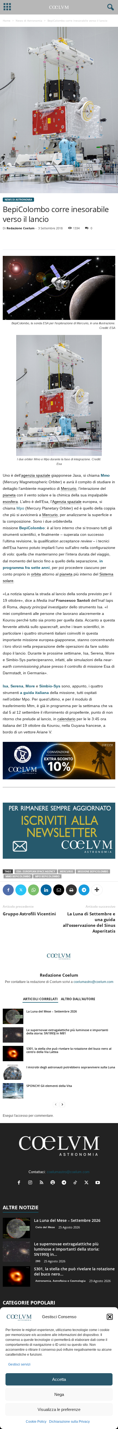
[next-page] (62, 1104)
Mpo (20, 508)
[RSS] (42, 1183)
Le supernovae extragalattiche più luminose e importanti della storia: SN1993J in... (66, 1249)
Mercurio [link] (68, 488)
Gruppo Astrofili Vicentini (29, 913)
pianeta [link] (9, 495)
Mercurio (66, 871)
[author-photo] (59, 957)
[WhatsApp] (33, 889)
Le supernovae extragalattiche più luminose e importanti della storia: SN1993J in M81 (67, 1031)
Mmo (105, 475)
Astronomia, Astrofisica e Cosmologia (60, 1281)
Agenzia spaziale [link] (67, 501)
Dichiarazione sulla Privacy (69, 1422)
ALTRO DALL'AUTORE (78, 999)
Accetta (59, 1379)
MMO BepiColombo (17, 876)
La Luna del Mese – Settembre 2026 (51, 1011)
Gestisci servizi (19, 1364)
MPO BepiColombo (47, 876)
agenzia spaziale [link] (35, 475)
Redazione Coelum (21, 228)
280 (37, 1261)
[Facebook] (8, 889)
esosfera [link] (10, 501)
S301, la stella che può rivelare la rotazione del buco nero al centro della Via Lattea (68, 1050)
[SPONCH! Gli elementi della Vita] (13, 1090)
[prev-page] (55, 1104)
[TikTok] (76, 1183)
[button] (110, 1317)
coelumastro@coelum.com (93, 982)
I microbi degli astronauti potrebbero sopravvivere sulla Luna (70, 1067)
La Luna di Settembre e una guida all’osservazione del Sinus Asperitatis (89, 922)
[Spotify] (54, 1183)
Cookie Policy (36, 1422)
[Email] (58, 889)
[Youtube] (98, 1183)
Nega (59, 1394)
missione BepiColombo (93, 871)
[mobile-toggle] (7, 7)
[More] (97, 889)
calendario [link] (66, 719)
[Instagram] (31, 1183)
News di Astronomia (29, 20)
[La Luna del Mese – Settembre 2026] (13, 1016)
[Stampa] (71, 889)
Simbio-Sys (49, 686)
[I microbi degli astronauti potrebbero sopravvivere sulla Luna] (13, 1072)
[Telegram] (83, 889)
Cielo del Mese (45, 1227)
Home (6, 20)
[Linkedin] (46, 889)
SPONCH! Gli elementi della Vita (49, 1086)
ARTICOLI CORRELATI (40, 999)
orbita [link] (36, 574)
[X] (20, 889)
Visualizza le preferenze (59, 1409)
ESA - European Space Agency (35, 871)
